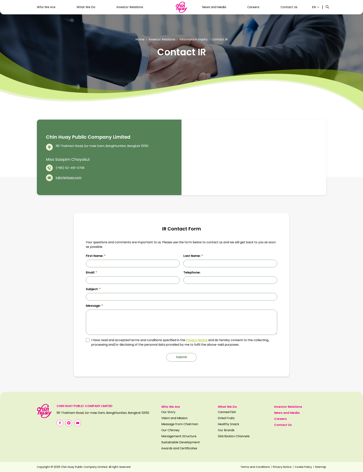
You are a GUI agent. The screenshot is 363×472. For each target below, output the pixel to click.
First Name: (95, 256)
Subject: (93, 289)
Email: (91, 272)
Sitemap (320, 467)
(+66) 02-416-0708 (70, 168)
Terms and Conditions (255, 467)
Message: (94, 306)
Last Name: (193, 256)
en (314, 7)
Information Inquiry (193, 39)
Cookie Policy (303, 467)
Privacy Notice (196, 340)
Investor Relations (162, 39)
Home (140, 39)
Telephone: (191, 272)
